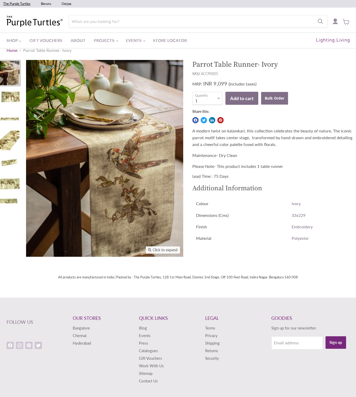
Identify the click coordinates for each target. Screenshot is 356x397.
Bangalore (81, 328)
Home (12, 50)
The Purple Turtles (16, 4)
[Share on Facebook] (195, 120)
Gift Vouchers (45, 40)
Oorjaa (66, 4)
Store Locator (170, 40)
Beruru (46, 4)
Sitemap (145, 373)
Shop (13, 40)
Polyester (300, 238)
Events (134, 40)
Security (212, 358)
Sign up (335, 342)
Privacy (211, 335)
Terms (210, 328)
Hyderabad (82, 343)
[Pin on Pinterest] (220, 120)
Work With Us (151, 365)
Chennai (80, 335)
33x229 (298, 215)
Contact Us (148, 380)
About (78, 40)
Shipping (212, 343)
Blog (143, 328)
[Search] (320, 21)
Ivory (296, 203)
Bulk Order (274, 98)
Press (143, 343)
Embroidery (302, 226)
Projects (104, 40)
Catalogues (148, 350)
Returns (211, 350)
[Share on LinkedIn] (212, 120)
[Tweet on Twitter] (204, 120)
